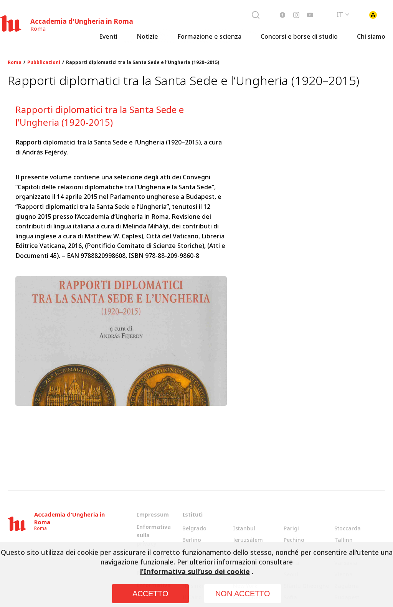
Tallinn (343, 539)
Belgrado (194, 528)
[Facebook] (282, 15)
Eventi (108, 36)
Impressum (153, 514)
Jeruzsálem (248, 539)
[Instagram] (296, 15)
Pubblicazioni (43, 62)
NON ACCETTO (242, 593)
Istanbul (244, 528)
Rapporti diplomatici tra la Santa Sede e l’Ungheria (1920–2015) (142, 62)
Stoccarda (347, 528)
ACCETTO (150, 593)
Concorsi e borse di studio (299, 36)
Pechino (294, 539)
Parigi (291, 528)
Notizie (147, 36)
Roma (14, 62)
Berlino (191, 539)
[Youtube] (310, 15)
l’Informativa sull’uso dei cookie (195, 571)
